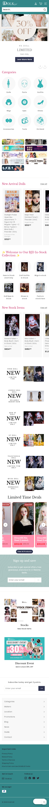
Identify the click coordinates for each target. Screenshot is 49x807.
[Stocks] (24, 610)
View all (43, 184)
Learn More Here (24, 59)
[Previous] (40, 66)
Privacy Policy (7, 753)
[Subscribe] (38, 580)
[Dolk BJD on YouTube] (34, 778)
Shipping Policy (8, 763)
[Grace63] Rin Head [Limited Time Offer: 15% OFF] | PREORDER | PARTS (21, 539)
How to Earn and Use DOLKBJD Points (16, 766)
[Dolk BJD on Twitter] (38, 778)
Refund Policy (7, 757)
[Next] (45, 66)
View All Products (24, 552)
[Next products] (43, 525)
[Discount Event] (24, 648)
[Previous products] (5, 525)
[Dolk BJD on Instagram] (25, 778)
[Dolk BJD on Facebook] (30, 778)
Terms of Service (8, 760)
